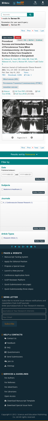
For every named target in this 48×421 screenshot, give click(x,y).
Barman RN (23, 62)
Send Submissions (14, 356)
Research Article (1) (11, 238)
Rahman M (8, 59)
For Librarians (10, 391)
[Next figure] (32, 137)
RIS (25, 40)
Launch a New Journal (13, 270)
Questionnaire (13, 352)
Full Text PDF (19, 91)
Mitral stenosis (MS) (10, 79)
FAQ (8, 347)
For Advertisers (10, 387)
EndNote (39, 40)
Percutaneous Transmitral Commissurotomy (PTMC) (22, 83)
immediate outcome (10, 87)
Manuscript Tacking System (16, 257)
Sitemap (10, 366)
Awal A (15, 62)
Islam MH (16, 59)
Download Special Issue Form (19, 405)
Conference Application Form (16, 275)
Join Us (10, 361)
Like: (29, 75)
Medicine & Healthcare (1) (13, 189)
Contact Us (11, 338)
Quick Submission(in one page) (17, 284)
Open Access (9, 396)
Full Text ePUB (20, 94)
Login (42, 3)
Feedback (11, 343)
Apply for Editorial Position (15, 261)
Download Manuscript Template (21, 400)
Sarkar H (31, 62)
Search (35, 3)
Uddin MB (25, 59)
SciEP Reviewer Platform (14, 280)
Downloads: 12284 (15, 75)
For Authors (9, 378)
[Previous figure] (12, 137)
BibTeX (31, 40)
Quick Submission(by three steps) (18, 289)
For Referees (9, 382)
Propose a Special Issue (14, 266)
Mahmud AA (6, 62)
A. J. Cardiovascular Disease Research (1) (18, 202)
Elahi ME (33, 59)
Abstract (7, 91)
